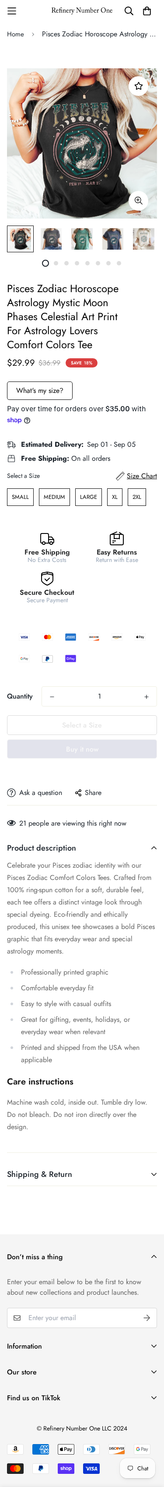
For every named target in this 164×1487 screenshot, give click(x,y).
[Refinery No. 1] (82, 10)
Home (15, 34)
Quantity (20, 696)
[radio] (20, 497)
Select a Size (23, 475)
